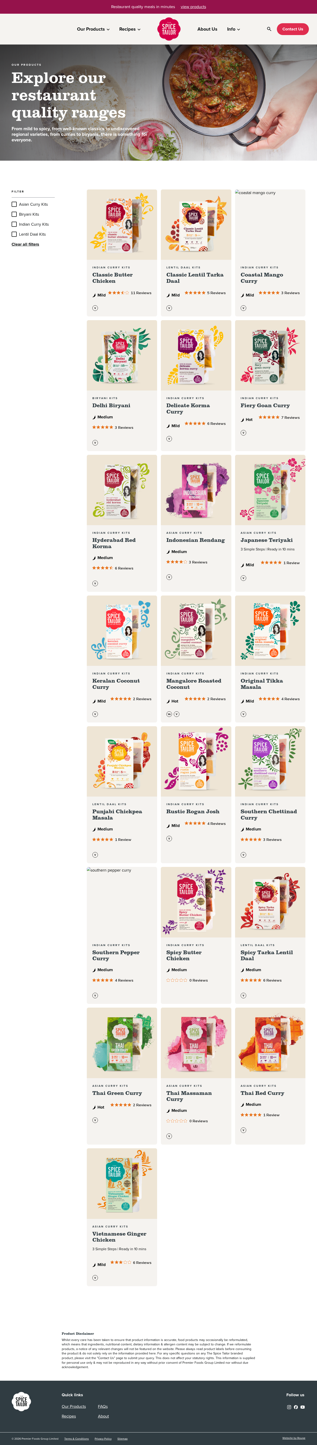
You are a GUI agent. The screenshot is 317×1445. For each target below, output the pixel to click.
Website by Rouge (293, 1438)
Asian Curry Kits (33, 204)
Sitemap (122, 1439)
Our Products (91, 29)
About (103, 1416)
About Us (207, 29)
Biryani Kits (29, 214)
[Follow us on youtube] (302, 1406)
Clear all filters (25, 244)
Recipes (127, 29)
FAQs (103, 1406)
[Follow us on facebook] (296, 1406)
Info (231, 29)
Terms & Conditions (76, 1439)
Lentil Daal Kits (32, 234)
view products (193, 7)
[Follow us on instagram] (289, 1406)
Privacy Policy (103, 1439)
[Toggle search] (269, 29)
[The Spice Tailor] (169, 29)
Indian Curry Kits (34, 224)
